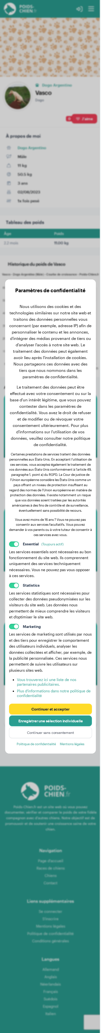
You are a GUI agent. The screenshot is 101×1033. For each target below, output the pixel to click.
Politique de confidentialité (36, 744)
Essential (43, 544)
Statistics (31, 585)
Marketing (32, 626)
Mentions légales (72, 744)
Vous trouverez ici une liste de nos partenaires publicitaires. (46, 681)
